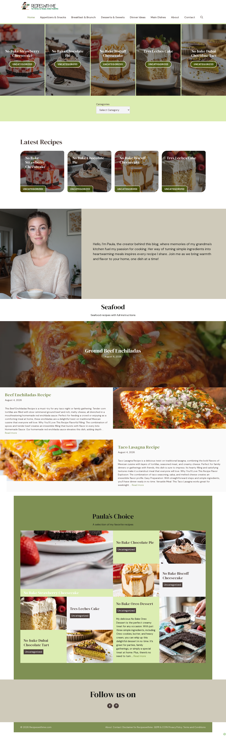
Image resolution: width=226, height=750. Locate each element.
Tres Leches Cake (158, 51)
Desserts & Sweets (113, 17)
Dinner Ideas (137, 17)
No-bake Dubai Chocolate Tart (203, 53)
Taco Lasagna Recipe (139, 447)
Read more (11, 432)
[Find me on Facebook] (109, 705)
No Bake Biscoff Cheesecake (113, 53)
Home (31, 17)
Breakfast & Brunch (83, 17)
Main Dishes (158, 17)
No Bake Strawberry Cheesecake (22, 53)
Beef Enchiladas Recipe (28, 395)
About (175, 17)
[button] (202, 17)
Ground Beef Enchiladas (113, 350)
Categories (103, 104)
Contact (189, 17)
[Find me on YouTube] (116, 705)
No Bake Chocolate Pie (68, 53)
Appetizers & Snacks (53, 17)
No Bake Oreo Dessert (134, 603)
